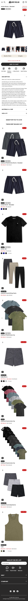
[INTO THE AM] (14, 2)
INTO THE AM (16, 597)
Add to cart (14, 64)
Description (6, 77)
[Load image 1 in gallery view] (14, 29)
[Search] (5, 2)
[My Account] (22, 2)
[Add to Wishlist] (24, 15)
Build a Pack (7, 56)
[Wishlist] (2, 128)
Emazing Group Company (19, 598)
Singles (20, 56)
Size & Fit (4, 113)
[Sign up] (25, 563)
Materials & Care (7, 109)
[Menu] (2, 2)
